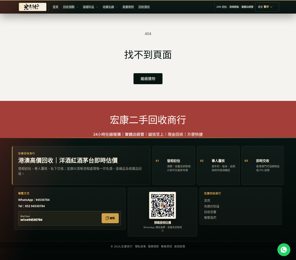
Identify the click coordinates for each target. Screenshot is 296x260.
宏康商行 (126, 246)
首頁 (207, 200)
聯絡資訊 (166, 246)
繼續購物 (148, 78)
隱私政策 (140, 246)
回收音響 (210, 212)
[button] (70, 7)
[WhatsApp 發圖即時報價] (283, 249)
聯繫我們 (210, 217)
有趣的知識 (211, 206)
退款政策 (179, 246)
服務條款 (153, 246)
